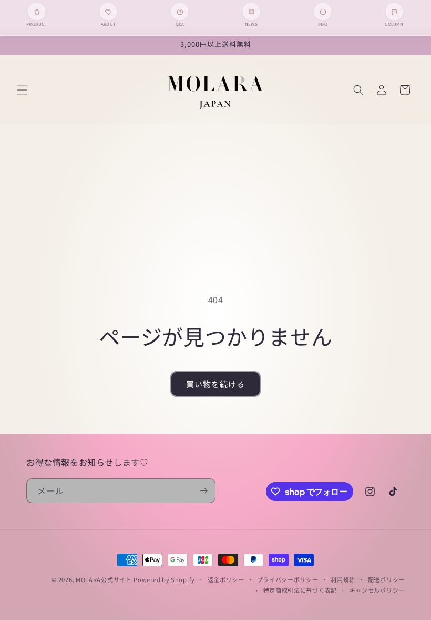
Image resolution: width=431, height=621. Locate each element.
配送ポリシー (386, 579)
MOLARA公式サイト (104, 579)
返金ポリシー (226, 579)
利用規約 (343, 579)
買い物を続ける (215, 383)
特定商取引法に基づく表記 (300, 590)
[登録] (203, 490)
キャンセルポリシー (377, 590)
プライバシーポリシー (288, 579)
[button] (22, 90)
